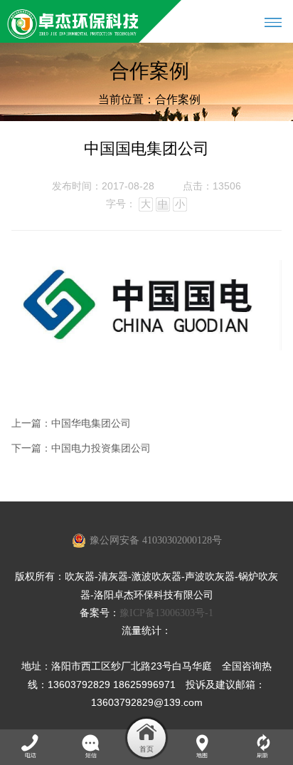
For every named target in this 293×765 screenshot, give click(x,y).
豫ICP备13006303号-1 (166, 613)
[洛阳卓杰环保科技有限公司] (73, 21)
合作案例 (178, 99)
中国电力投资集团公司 (101, 448)
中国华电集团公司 (91, 423)
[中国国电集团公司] (146, 347)
